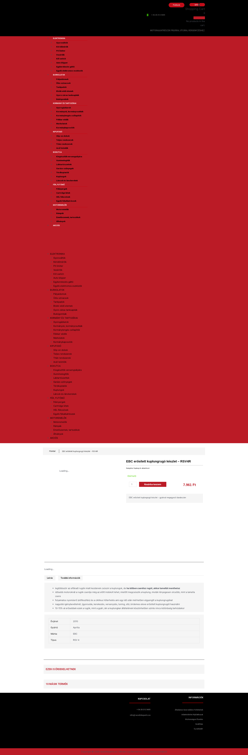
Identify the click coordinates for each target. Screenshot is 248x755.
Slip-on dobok (62, 136)
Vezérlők (60, 55)
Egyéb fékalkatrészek (66, 201)
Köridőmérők (62, 47)
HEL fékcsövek (63, 197)
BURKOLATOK (59, 75)
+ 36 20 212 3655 (158, 15)
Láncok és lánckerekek (67, 180)
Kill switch (61, 59)
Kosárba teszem (152, 484)
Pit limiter (60, 51)
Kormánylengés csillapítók (68, 116)
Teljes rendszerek (64, 140)
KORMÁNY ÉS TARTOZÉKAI (64, 103)
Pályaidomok (62, 79)
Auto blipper (62, 63)
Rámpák (60, 213)
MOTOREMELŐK (60, 205)
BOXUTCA (57, 152)
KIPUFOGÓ (57, 132)
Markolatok (61, 124)
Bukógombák (62, 99)
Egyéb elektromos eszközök (69, 71)
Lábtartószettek (63, 164)
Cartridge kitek (63, 193)
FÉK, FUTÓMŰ (59, 185)
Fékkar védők (62, 120)
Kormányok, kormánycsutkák (69, 112)
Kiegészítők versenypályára (69, 156)
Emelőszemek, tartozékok (68, 217)
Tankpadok (61, 87)
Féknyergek (61, 189)
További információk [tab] (70, 578)
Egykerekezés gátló (65, 67)
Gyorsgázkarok (63, 108)
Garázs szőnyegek (64, 168)
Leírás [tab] (50, 578)
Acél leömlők (62, 148)
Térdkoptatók (62, 172)
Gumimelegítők (63, 160)
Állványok (60, 221)
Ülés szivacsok (63, 83)
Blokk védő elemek (64, 91)
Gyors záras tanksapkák (67, 95)
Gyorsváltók (62, 43)
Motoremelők (62, 209)
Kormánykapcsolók (65, 128)
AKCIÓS (56, 225)
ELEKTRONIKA (59, 38)
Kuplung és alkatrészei (141, 468)
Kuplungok (61, 176)
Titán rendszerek (64, 144)
